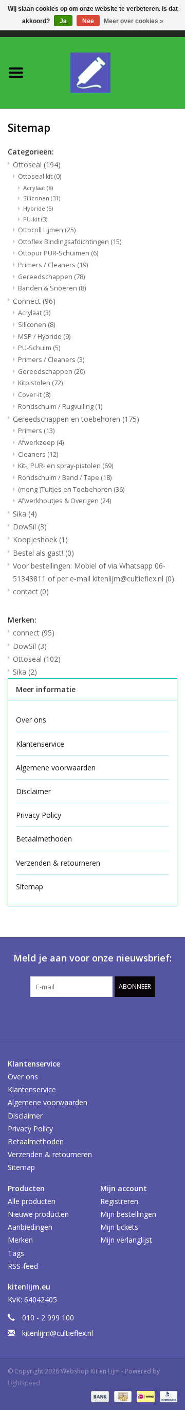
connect (33, 633)
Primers (36, 430)
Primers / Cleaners (53, 265)
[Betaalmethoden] (98, 1395)
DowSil (30, 526)
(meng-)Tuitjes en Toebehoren (71, 489)
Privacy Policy (38, 815)
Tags (16, 1253)
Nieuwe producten (38, 1214)
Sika (25, 514)
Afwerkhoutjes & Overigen (64, 500)
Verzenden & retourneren (58, 863)
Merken (20, 1240)
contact (31, 591)
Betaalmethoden (44, 839)
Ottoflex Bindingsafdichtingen (69, 241)
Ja (63, 21)
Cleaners (38, 454)
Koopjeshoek (40, 539)
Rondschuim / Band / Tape (65, 477)
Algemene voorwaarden (56, 767)
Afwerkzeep (41, 442)
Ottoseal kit (39, 176)
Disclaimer (33, 791)
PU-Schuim (39, 347)
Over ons (31, 720)
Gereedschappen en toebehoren (76, 419)
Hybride (38, 208)
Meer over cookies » (133, 21)
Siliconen (41, 198)
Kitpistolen (40, 383)
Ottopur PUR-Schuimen (58, 253)
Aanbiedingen (30, 1227)
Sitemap (29, 886)
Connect (34, 301)
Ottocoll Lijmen (47, 230)
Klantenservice (40, 744)
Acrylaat (38, 188)
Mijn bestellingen (128, 1214)
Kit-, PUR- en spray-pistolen (65, 465)
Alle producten (31, 1201)
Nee (88, 21)
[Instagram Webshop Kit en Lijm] (148, 1018)
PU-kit (35, 219)
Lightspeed (24, 1383)
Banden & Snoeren (52, 288)
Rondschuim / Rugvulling (60, 406)
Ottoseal (37, 164)
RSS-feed (23, 1266)
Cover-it (34, 394)
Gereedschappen (51, 276)
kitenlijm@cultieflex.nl (57, 1333)
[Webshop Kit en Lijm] (108, 72)
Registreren (119, 1201)
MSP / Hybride (44, 336)
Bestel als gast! (43, 553)
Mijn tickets (119, 1227)
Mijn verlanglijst (126, 1240)
